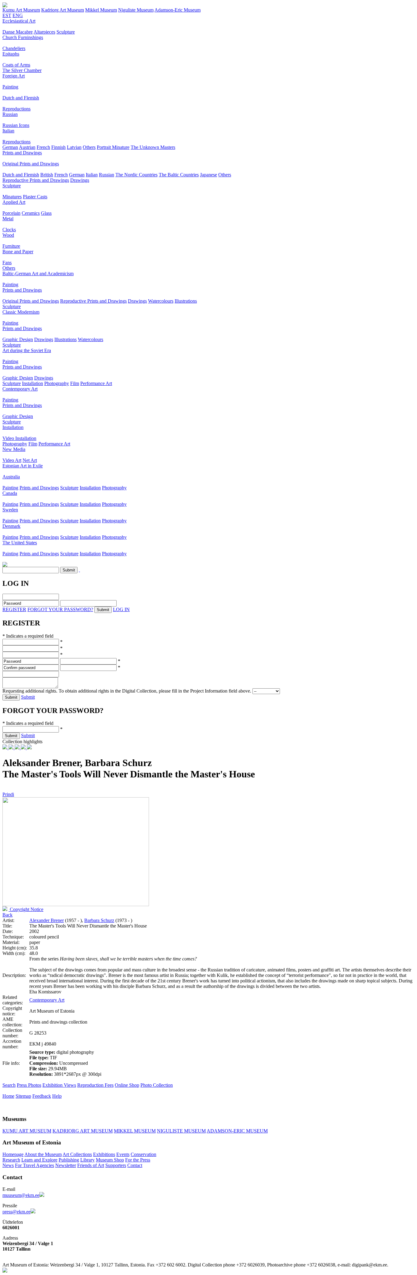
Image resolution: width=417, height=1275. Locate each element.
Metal (7, 218)
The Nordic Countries (136, 174)
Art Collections (77, 1154)
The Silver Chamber (22, 70)
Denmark (11, 526)
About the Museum (43, 1154)
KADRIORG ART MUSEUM (83, 1130)
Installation (32, 383)
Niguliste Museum (136, 10)
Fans (7, 262)
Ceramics (31, 213)
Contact (134, 1165)
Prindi (8, 794)
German (10, 147)
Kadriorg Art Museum (62, 10)
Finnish (58, 147)
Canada (9, 493)
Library (87, 1159)
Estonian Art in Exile (22, 465)
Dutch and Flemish (20, 97)
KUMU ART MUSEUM (26, 1130)
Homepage (13, 1154)
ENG (18, 15)
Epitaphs (10, 53)
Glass (46, 213)
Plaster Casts (35, 196)
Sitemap (23, 1096)
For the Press (137, 1159)
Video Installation (19, 438)
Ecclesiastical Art (18, 20)
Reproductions (16, 108)
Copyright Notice (26, 909)
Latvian (74, 147)
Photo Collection (156, 1085)
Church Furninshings (22, 37)
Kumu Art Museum (21, 10)
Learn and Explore (39, 1159)
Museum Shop (110, 1159)
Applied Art (13, 202)
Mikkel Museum (101, 10)
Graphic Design (17, 339)
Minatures (12, 196)
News (8, 1165)
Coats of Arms (16, 64)
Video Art (11, 460)
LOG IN (121, 609)
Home (8, 1096)
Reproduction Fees (95, 1085)
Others (89, 147)
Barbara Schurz (99, 920)
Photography (56, 383)
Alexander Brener (46, 920)
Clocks (9, 229)
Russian (10, 114)
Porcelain (11, 213)
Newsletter (65, 1165)
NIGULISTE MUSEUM (181, 1130)
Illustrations (186, 301)
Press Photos (29, 1085)
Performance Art (96, 383)
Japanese (208, 174)
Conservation (143, 1154)
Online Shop (127, 1085)
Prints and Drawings (22, 152)
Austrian (27, 147)
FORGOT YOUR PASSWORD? (60, 609)
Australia (11, 476)
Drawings (79, 180)
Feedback (41, 1096)
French (43, 147)
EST (6, 15)
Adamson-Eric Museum (177, 10)
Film (74, 383)
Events (122, 1154)
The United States (19, 542)
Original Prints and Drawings (30, 163)
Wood (8, 235)
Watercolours (160, 301)
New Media (13, 449)
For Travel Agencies (34, 1165)
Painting (10, 86)
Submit (28, 697)
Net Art (30, 460)
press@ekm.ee (16, 1211)
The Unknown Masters (153, 147)
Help (57, 1096)
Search (9, 1085)
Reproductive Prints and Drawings (35, 180)
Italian (8, 130)
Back (7, 914)
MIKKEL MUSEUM (135, 1130)
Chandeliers (13, 48)
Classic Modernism (20, 312)
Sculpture (65, 31)
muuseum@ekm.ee (20, 1195)
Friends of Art (90, 1165)
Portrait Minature (113, 147)
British (46, 174)
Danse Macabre (17, 31)
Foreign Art (13, 75)
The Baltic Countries (179, 174)
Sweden (10, 509)
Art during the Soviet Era (26, 350)
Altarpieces (44, 31)
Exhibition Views (59, 1085)
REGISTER (14, 609)
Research (11, 1159)
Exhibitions (104, 1154)
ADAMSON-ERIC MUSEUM (237, 1130)
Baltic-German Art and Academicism (38, 273)
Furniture (11, 246)
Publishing (69, 1159)
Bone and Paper (17, 251)
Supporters (115, 1165)
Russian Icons (15, 125)
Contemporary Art (20, 388)
